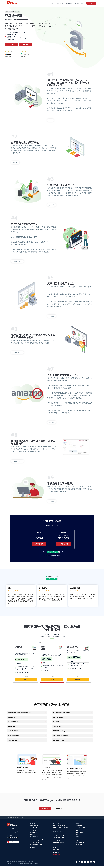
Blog (77, 834)
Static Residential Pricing (36, 840)
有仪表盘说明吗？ (12, 726)
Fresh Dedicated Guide (58, 837)
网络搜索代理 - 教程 (22, 767)
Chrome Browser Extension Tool (60, 827)
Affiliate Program (80, 830)
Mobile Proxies (33, 832)
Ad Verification (56, 849)
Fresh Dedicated (33, 829)
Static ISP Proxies (34, 827)
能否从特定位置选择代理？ (14, 735)
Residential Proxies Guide (59, 834)
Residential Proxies (34, 825)
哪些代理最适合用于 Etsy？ (59, 731)
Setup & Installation (80, 827)
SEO (54, 851)
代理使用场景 (11, 11)
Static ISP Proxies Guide (58, 835)
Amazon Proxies (56, 854)
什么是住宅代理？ (12, 717)
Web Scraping (56, 847)
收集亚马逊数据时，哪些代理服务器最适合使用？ (19, 712)
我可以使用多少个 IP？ (13, 721)
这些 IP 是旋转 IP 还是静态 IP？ (60, 735)
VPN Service (32, 834)
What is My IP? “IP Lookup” (59, 825)
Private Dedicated (34, 830)
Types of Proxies (57, 840)
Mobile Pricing (33, 846)
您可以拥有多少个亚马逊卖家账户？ (61, 712)
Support (78, 829)
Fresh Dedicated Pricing (35, 842)
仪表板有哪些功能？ (58, 726)
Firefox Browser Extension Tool (60, 829)
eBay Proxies (56, 852)
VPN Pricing (32, 847)
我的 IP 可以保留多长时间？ (59, 717)
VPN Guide (55, 839)
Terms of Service (80, 842)
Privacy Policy (79, 844)
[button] (27, 712)
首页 (7, 11)
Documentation (79, 825)
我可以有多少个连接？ (13, 740)
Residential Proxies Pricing (36, 839)
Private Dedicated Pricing (36, 844)
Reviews (78, 840)
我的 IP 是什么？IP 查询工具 (74, 768)
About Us (78, 839)
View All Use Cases (57, 856)
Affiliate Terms (79, 832)
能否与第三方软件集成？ (59, 740)
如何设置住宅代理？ (58, 721)
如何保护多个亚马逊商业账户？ (15, 731)
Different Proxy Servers (58, 842)
